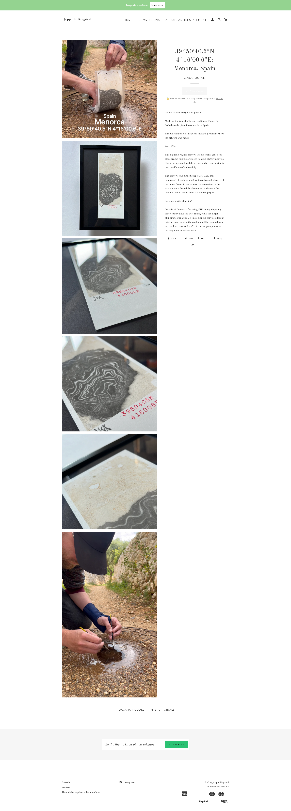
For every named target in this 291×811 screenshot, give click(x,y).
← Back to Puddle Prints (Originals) (145, 709)
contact (66, 787)
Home (128, 20)
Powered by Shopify (218, 786)
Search (66, 782)
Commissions (149, 20)
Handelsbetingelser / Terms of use (81, 792)
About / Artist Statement (186, 20)
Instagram (129, 782)
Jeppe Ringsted (221, 782)
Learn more (158, 5)
